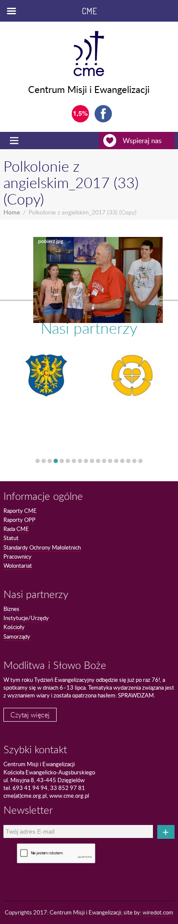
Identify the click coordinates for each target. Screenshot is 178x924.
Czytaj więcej (30, 714)
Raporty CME (20, 511)
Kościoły (14, 627)
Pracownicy (17, 556)
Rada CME (16, 529)
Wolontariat (17, 565)
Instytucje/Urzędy (26, 618)
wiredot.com (158, 912)
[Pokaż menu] (15, 140)
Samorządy (16, 636)
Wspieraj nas (142, 140)
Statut (11, 538)
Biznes (11, 609)
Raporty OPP (19, 520)
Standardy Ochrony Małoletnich (42, 547)
